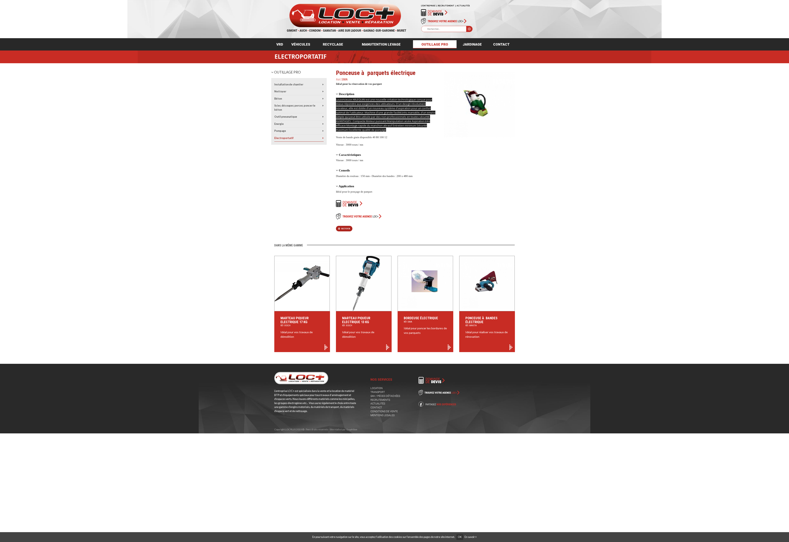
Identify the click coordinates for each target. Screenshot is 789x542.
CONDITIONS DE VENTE (384, 411)
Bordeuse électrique (421, 319)
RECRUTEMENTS (380, 399)
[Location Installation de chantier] (323, 84)
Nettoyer (280, 91)
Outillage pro (434, 44)
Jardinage (472, 44)
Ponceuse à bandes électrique (481, 321)
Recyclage (333, 44)
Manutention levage (381, 44)
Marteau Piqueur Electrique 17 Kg (294, 321)
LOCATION (376, 388)
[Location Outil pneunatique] (323, 116)
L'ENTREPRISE (428, 5)
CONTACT (376, 407)
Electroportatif (300, 56)
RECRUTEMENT (446, 5)
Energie (279, 123)
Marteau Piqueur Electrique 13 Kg (356, 321)
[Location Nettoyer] (323, 91)
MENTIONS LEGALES (382, 415)
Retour (345, 228)
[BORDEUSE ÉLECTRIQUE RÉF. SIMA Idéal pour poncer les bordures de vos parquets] (425, 283)
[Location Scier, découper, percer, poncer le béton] (323, 105)
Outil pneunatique (285, 116)
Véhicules (300, 44)
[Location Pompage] (323, 130)
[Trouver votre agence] (443, 21)
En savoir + (471, 537)
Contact (501, 44)
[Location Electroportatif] (323, 138)
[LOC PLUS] (346, 16)
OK (460, 537)
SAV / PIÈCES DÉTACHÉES (385, 395)
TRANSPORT (377, 392)
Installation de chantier (288, 84)
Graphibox (351, 429)
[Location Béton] (323, 98)
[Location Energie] (323, 123)
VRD (279, 44)
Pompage (280, 130)
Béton (278, 98)
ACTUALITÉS (463, 5)
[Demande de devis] (434, 12)
